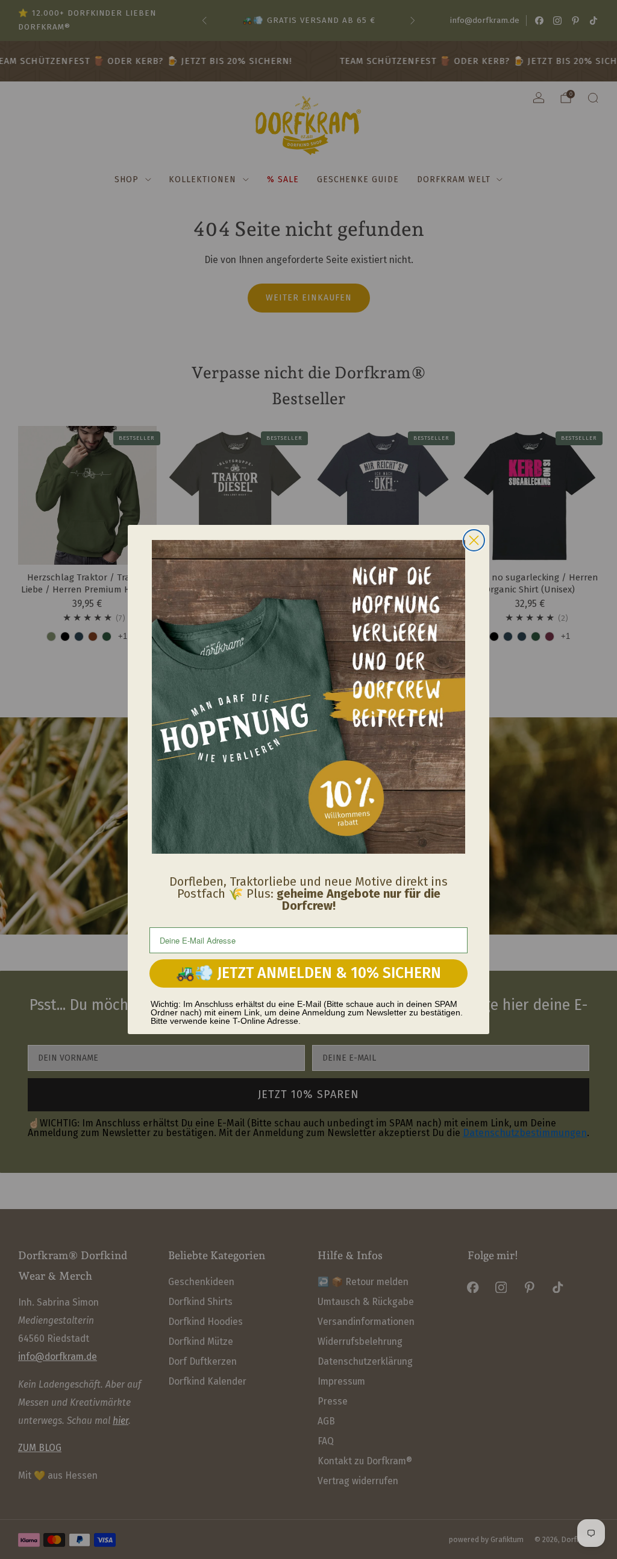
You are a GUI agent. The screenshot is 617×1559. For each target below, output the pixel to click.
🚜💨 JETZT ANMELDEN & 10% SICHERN (308, 973)
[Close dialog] (473, 540)
